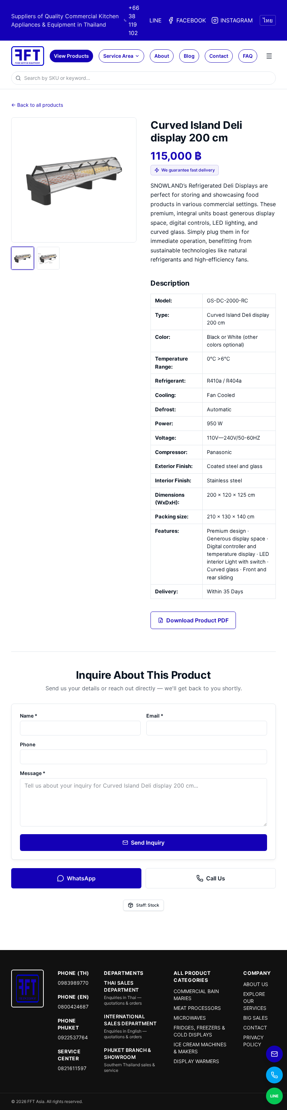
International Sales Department (130, 1019)
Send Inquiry (147, 842)
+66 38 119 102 (133, 20)
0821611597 (72, 1068)
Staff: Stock (147, 905)
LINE (155, 20)
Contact (218, 56)
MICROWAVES (190, 1018)
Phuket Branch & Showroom (127, 1053)
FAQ (248, 56)
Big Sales (255, 1018)
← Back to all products (37, 105)
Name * (28, 716)
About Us (255, 984)
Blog (189, 56)
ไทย (268, 20)
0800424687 (73, 1007)
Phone (27, 744)
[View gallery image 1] (22, 258)
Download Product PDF (197, 620)
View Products (71, 56)
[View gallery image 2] (48, 258)
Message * (33, 773)
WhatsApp (81, 878)
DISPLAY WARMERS (196, 1061)
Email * (154, 716)
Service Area (118, 56)
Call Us (215, 878)
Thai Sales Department (121, 986)
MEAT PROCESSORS (197, 1008)
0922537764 (73, 1037)
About (161, 56)
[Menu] (269, 56)
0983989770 (73, 983)
